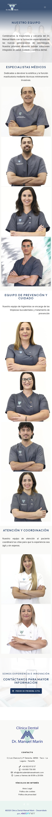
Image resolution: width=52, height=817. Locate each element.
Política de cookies (27, 791)
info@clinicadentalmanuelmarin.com (29, 772)
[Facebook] (24, 804)
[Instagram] (27, 804)
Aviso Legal (27, 788)
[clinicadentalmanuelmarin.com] (12, 7)
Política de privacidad (27, 794)
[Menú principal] (45, 7)
